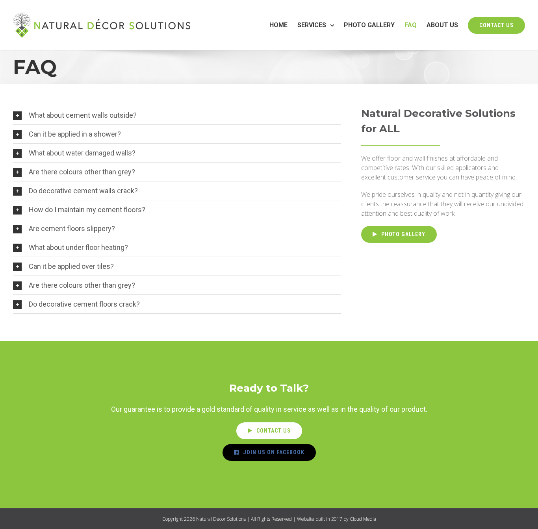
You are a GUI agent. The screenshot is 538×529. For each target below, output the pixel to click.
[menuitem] (283, 25)
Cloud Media (363, 519)
